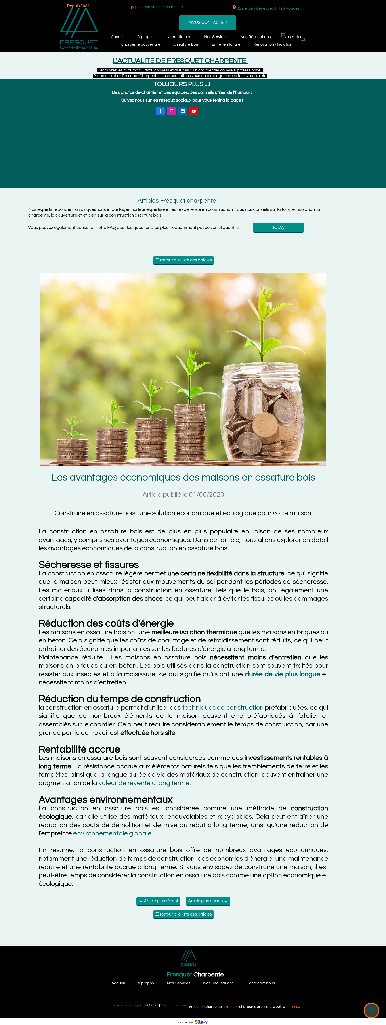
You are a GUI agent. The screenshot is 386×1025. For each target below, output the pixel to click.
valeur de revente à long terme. (144, 783)
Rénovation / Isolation (272, 44)
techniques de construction (223, 707)
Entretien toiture (226, 44)
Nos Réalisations (255, 37)
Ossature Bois (186, 44)
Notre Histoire (178, 37)
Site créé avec (186, 1022)
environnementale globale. (113, 833)
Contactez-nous (260, 983)
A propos (145, 37)
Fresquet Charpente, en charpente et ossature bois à (244, 1006)
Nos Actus (293, 37)
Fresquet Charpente (130, 1005)
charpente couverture (140, 44)
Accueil (117, 37)
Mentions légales (174, 1005)
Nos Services (216, 37)
